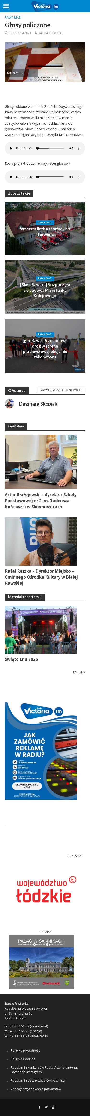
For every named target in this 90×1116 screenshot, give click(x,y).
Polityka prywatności (26, 1050)
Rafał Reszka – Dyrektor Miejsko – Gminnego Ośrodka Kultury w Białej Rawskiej (41, 577)
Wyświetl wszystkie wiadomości (61, 390)
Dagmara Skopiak (50, 33)
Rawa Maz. (13, 17)
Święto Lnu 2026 (21, 659)
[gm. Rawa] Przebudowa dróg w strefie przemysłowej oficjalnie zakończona (45, 348)
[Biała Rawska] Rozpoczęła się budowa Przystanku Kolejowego (45, 290)
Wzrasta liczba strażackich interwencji (45, 231)
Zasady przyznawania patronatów (36, 1089)
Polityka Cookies (23, 1059)
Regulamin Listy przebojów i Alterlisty (38, 1080)
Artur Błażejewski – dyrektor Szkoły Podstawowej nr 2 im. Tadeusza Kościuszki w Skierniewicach (41, 500)
